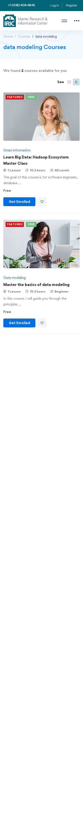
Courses (24, 36)
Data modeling (14, 278)
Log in (54, 5)
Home (8, 36)
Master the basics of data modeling (36, 284)
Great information (17, 150)
